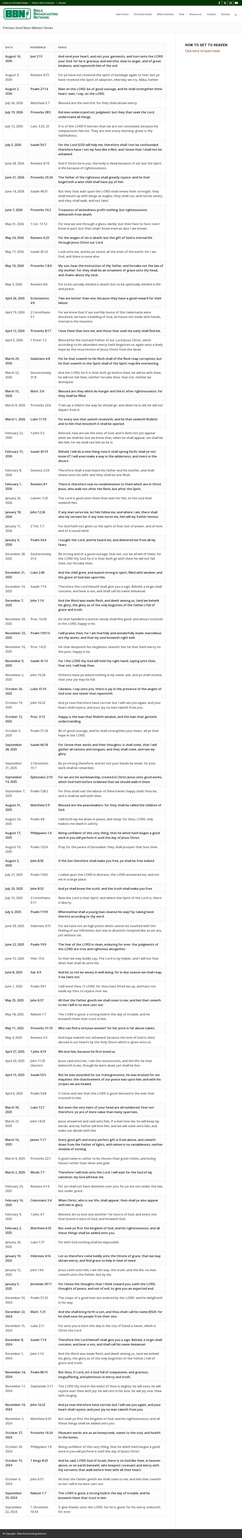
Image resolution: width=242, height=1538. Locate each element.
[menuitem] (16, 3)
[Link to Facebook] (219, 3)
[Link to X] (225, 3)
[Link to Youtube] (236, 3)
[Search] (235, 14)
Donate (62, 2)
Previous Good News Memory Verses (28, 28)
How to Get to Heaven (43, 2)
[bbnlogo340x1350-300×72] (31, 14)
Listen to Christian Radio (15, 2)
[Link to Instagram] (230, 3)
